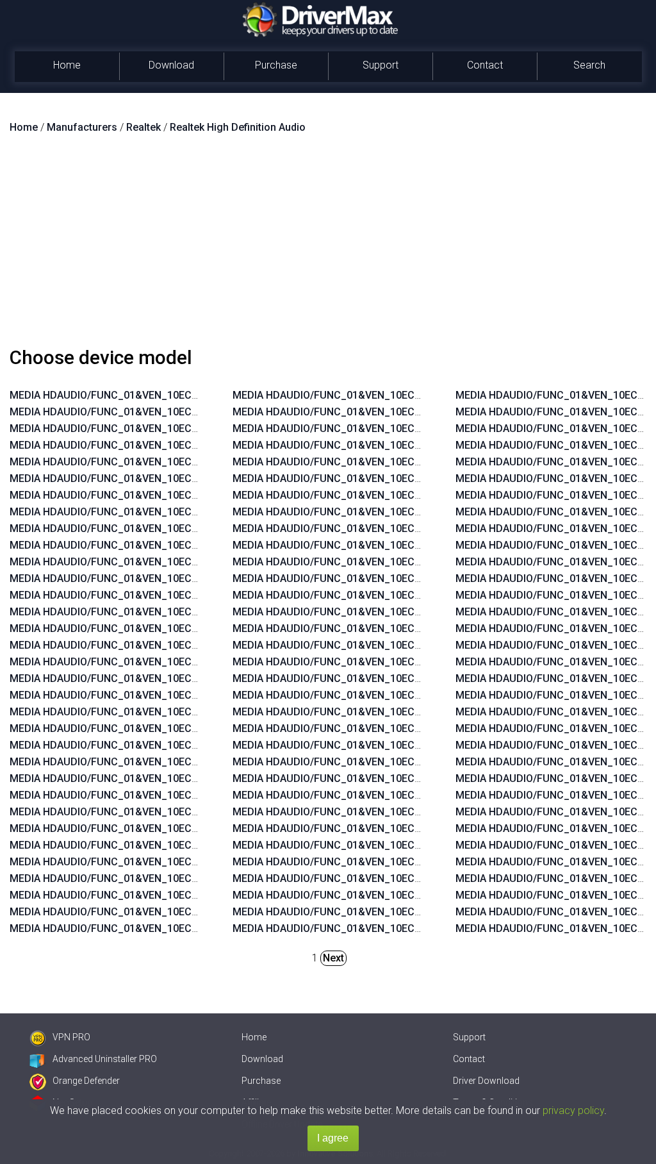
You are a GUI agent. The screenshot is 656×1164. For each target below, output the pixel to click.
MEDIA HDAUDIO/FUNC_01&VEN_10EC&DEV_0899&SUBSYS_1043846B (177, 795)
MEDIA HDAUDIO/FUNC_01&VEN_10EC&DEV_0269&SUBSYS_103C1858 (401, 895)
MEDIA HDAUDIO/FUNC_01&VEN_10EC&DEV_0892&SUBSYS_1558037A (177, 912)
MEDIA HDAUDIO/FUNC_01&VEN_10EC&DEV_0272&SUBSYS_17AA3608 (401, 562)
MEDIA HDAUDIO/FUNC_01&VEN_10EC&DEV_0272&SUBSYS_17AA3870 (401, 762)
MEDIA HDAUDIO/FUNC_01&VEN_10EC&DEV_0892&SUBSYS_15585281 (177, 862)
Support (380, 65)
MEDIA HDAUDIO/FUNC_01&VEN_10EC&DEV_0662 (128, 678)
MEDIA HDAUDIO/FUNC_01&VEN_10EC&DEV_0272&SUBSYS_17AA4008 (401, 645)
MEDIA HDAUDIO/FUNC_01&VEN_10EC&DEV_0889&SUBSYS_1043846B (177, 812)
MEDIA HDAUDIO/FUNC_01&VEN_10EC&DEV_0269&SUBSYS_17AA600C (401, 578)
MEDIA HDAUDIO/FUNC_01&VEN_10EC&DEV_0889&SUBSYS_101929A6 (177, 828)
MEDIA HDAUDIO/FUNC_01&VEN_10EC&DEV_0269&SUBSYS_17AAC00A (402, 612)
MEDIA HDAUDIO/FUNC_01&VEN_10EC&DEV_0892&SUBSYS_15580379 (177, 928)
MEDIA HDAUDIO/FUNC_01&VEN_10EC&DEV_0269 (128, 395)
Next (333, 958)
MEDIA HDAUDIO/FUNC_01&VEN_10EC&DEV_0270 (128, 445)
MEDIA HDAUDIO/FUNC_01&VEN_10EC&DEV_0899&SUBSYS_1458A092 (400, 428)
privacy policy (573, 1110)
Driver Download (486, 1080)
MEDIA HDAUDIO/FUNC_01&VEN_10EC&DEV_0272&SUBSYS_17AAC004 (401, 712)
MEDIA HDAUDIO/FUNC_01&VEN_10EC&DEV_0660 (128, 695)
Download (171, 65)
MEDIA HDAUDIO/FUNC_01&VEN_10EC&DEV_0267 (128, 728)
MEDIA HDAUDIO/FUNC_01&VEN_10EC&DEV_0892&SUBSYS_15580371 (177, 778)
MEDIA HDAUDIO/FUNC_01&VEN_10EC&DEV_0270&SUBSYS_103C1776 (401, 912)
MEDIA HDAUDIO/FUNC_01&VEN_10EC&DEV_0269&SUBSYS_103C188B (401, 778)
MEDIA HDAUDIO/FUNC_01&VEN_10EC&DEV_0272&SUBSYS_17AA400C (401, 678)
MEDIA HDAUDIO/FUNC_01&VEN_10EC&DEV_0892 (128, 428)
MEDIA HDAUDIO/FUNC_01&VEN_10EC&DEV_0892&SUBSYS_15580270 (400, 395)
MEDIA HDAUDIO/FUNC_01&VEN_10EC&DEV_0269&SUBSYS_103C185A (401, 845)
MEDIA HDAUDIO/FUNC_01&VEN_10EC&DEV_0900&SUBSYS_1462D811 (401, 412)
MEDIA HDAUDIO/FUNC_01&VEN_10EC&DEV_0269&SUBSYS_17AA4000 (401, 728)
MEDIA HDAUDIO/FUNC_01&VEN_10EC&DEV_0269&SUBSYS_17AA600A (401, 595)
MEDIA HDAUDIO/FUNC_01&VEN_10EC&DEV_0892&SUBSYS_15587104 (400, 528)
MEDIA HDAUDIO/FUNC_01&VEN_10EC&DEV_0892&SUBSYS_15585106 (400, 495)
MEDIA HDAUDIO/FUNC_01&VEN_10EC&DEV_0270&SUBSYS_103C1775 (401, 928)
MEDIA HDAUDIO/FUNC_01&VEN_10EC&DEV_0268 (128, 712)
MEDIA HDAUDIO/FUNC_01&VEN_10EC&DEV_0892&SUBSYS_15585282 (177, 845)
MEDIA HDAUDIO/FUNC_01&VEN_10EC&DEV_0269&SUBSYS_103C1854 (401, 812)
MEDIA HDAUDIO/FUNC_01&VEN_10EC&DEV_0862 (128, 662)
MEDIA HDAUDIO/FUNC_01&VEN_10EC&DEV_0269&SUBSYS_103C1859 (401, 878)
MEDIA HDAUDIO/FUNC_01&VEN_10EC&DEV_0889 (128, 578)
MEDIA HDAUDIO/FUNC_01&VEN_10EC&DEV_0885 (128, 612)
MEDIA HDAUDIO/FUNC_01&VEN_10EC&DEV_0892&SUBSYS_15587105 (400, 512)
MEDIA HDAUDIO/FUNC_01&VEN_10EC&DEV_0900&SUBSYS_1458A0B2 (178, 895)
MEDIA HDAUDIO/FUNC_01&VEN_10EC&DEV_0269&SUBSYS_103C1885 (401, 862)
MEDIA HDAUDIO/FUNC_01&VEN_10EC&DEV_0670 (128, 478)
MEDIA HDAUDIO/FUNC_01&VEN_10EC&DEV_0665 (128, 495)
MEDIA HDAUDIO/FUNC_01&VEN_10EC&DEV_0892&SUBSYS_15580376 (400, 462)
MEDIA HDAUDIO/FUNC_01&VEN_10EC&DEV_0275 (128, 462)
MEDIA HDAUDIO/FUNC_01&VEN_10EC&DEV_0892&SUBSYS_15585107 (400, 478)
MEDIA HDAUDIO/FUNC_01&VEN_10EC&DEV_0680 (128, 412)
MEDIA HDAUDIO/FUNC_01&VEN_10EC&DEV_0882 (128, 645)
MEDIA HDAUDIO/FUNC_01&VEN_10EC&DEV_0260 (128, 762)
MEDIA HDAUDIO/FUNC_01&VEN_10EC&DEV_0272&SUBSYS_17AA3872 (401, 745)
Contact (485, 65)
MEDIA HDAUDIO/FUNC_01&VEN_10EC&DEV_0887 (128, 512)
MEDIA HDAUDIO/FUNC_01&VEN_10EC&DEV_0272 (128, 545)
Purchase (276, 65)
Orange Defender (86, 1080)
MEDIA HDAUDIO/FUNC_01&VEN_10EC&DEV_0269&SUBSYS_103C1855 (401, 795)
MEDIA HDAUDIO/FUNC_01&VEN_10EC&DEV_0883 (128, 628)
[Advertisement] (328, 245)
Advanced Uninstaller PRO (105, 1058)
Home (67, 65)
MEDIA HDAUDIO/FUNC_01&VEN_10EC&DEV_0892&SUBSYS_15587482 (177, 878)
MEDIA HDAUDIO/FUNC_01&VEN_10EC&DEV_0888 (128, 595)
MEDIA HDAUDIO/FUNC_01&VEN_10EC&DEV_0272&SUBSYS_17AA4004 (401, 628)
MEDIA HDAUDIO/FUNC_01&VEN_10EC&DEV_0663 (128, 562)
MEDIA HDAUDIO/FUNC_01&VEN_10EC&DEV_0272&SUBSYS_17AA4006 (401, 662)
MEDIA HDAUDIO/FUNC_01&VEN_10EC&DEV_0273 (128, 528)
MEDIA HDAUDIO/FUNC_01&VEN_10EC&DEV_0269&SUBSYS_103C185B (401, 828)
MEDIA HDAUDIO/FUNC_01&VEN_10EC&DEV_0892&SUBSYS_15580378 (400, 445)
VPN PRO (71, 1037)
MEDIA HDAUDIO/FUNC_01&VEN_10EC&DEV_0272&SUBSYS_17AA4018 (401, 695)
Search (589, 65)
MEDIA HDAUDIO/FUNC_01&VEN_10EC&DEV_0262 (128, 745)
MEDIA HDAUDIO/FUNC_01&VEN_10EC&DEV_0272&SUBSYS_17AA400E (401, 545)
